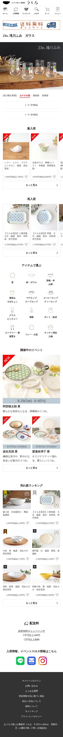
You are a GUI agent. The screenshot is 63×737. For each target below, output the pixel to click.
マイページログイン (31, 681)
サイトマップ (31, 711)
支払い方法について (31, 701)
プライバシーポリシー (31, 716)
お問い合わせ (31, 686)
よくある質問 (31, 691)
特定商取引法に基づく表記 (31, 696)
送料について (31, 706)
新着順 (45, 95)
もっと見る (31, 185)
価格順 (36, 95)
